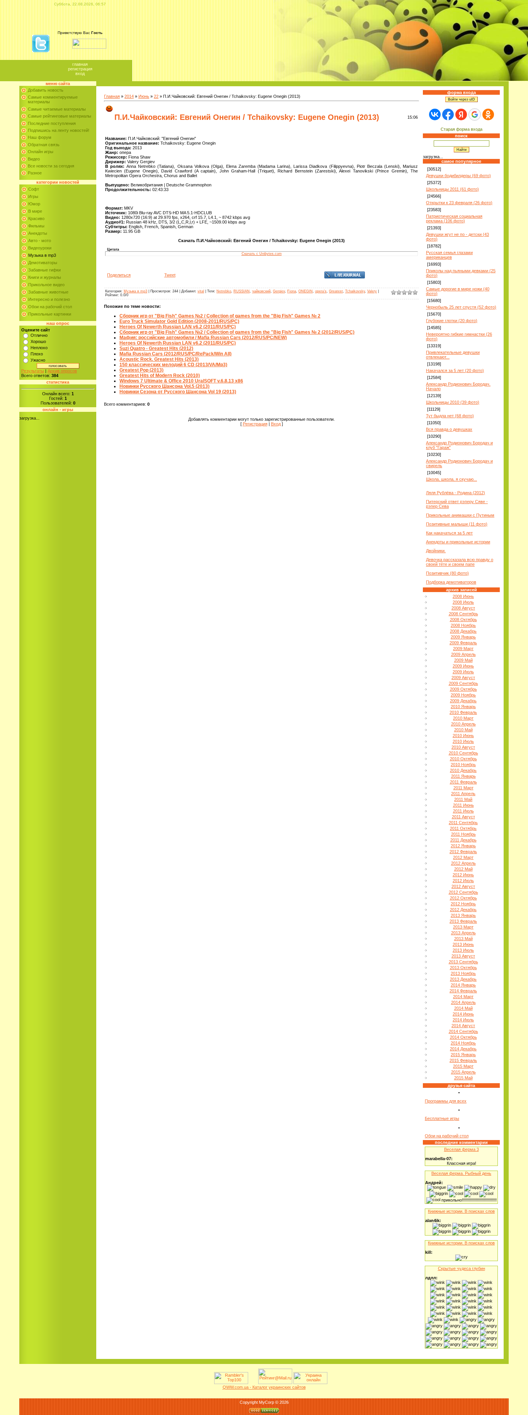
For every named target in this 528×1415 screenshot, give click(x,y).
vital (201, 291)
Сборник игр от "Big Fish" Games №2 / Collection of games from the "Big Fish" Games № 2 (219, 316)
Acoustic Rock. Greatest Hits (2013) (159, 359)
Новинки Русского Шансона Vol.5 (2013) (164, 386)
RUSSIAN (241, 291)
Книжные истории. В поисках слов (461, 1211)
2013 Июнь (463, 944)
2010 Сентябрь (463, 753)
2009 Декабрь (463, 700)
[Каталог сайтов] (252, 1382)
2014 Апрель (463, 1002)
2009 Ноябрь (463, 695)
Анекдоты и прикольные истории (458, 541)
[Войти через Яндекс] (461, 114)
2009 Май (463, 660)
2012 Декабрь (463, 909)
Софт (33, 189)
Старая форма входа (461, 129)
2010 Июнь (463, 735)
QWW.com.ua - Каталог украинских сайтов (264, 1387)
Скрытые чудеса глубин (461, 1268)
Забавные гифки (44, 270)
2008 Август (463, 608)
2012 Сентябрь (463, 892)
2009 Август (463, 677)
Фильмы (36, 226)
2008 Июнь (463, 596)
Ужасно (38, 360)
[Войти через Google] (474, 114)
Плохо (37, 354)
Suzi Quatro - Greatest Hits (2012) (156, 348)
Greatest (336, 291)
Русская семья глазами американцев (449, 254)
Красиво (36, 218)
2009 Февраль (463, 642)
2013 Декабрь (463, 979)
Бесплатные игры (442, 1118)
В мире (35, 211)
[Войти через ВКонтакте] (435, 114)
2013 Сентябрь (463, 961)
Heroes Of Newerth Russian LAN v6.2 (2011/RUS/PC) (177, 326)
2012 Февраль (463, 851)
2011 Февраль (463, 782)
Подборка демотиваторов (451, 582)
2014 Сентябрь (463, 1031)
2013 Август (463, 956)
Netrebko (223, 291)
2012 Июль (463, 880)
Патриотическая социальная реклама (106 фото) (454, 218)
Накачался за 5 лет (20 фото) (455, 370)
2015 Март (463, 1066)
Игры (33, 196)
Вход (80, 73)
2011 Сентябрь (463, 822)
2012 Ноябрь (463, 903)
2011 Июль (463, 811)
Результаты (32, 371)
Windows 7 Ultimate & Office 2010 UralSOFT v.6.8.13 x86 (181, 381)
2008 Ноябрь (463, 625)
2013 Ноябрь (463, 973)
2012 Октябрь (463, 898)
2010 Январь (463, 706)
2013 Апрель (463, 932)
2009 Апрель (463, 654)
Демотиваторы (42, 262)
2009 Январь (463, 637)
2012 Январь (463, 845)
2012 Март (463, 857)
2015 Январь (463, 1054)
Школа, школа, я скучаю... (451, 479)
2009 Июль (463, 671)
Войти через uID (461, 99)
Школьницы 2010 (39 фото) (452, 402)
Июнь (143, 96)
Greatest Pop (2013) (141, 370)
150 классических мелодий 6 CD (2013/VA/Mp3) (173, 364)
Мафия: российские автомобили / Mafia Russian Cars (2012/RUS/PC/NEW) (203, 337)
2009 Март (463, 648)
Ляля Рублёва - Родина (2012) (455, 492)
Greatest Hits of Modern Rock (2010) (159, 375)
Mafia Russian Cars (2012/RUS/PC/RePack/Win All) (175, 354)
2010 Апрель (463, 724)
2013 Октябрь (463, 967)
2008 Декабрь (463, 631)
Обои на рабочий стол (50, 306)
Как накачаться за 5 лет (449, 533)
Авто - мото (39, 240)
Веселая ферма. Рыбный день (461, 1173)
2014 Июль (463, 1019)
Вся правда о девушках (449, 429)
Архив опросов (62, 371)
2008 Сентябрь (463, 613)
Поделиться (119, 275)
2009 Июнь (463, 666)
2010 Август (463, 747)
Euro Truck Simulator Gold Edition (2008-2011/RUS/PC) (179, 321)
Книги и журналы (44, 277)
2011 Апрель (463, 793)
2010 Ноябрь (463, 764)
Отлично (39, 335)
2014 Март (463, 996)
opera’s (321, 291)
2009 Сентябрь (463, 683)
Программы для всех (446, 1101)
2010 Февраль (463, 712)
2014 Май (463, 1008)
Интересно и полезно (49, 299)
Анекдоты (37, 233)
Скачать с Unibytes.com (262, 254)
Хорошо (38, 341)
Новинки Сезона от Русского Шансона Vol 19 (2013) (177, 391)
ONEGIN (305, 291)
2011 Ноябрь (463, 834)
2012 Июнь (463, 874)
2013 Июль (463, 950)
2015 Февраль (463, 1060)
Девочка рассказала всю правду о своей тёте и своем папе (459, 562)
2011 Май (463, 799)
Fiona (291, 291)
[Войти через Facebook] (448, 114)
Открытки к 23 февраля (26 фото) (459, 202)
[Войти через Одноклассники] (488, 114)
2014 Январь (463, 985)
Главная (80, 64)
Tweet (169, 275)
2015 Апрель (463, 1072)
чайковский (261, 291)
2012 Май (463, 869)
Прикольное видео (46, 284)
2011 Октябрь (463, 828)
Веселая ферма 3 (461, 1149)
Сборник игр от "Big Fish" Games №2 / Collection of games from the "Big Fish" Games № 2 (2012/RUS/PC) (236, 332)
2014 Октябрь (463, 1037)
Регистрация (80, 69)
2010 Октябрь (463, 758)
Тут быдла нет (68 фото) (450, 415)
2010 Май (463, 729)
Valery (372, 291)
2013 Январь (463, 915)
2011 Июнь (463, 805)
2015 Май (463, 1077)
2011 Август (463, 816)
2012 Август (463, 886)
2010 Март (463, 718)
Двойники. (436, 550)
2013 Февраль (463, 921)
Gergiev (279, 291)
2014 (129, 96)
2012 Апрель (463, 863)
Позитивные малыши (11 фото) (456, 524)
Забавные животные (48, 292)
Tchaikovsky (355, 291)
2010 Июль (463, 741)
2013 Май (463, 938)
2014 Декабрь (463, 1048)
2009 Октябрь (463, 689)
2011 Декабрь (463, 840)
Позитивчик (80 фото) (447, 573)
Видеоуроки (39, 248)
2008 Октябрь (463, 619)
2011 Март (463, 787)
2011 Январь (463, 776)
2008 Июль (463, 602)
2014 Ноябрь (463, 1043)
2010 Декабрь (463, 770)
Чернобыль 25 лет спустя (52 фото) (461, 307)
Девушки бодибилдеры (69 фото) (458, 175)
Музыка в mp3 (42, 255)
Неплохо (39, 347)
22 (156, 96)
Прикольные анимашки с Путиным (460, 515)
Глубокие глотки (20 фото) (451, 320)
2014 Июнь (463, 1014)
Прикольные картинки (49, 314)
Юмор (34, 203)
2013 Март (463, 927)
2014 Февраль (463, 990)
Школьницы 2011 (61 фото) (452, 189)
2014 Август (463, 1025)
